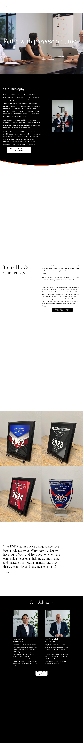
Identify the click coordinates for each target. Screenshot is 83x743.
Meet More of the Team (41, 673)
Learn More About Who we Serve (62, 310)
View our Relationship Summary (18, 149)
